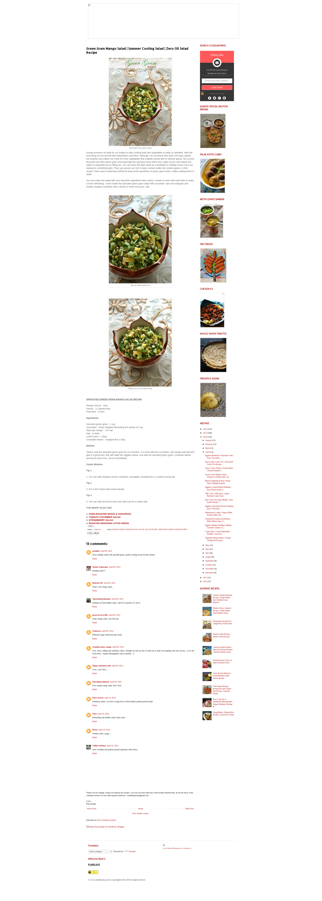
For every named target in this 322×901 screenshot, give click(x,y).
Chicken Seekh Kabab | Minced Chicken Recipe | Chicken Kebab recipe (223, 649)
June (207, 549)
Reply (94, 559)
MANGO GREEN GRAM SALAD (124, 529)
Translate (132, 851)
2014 (205, 437)
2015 (205, 577)
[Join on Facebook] (209, 98)
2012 (205, 429)
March (208, 448)
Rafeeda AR (97, 583)
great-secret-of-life (100, 615)
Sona (94, 714)
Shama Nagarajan (100, 567)
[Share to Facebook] (95, 533)
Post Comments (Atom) (106, 820)
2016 (205, 581)
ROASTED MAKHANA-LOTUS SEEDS (109, 523)
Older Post (189, 809)
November (209, 569)
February (209, 444)
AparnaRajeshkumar (101, 599)
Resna (95, 730)
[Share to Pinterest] (98, 533)
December (209, 573)
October (208, 565)
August (208, 557)
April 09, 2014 (106, 551)
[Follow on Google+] (219, 98)
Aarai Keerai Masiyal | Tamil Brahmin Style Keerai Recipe (222, 675)
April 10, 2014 (110, 698)
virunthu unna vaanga (101, 647)
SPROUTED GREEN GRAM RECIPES (172, 529)
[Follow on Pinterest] (224, 98)
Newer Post (91, 809)
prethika (96, 551)
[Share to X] (93, 533)
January (208, 440)
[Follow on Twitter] (214, 98)
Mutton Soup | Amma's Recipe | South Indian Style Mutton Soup (222, 610)
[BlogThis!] (91, 533)
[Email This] (88, 533)
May (207, 545)
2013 (205, 433)
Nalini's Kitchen (99, 746)
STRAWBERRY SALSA (101, 520)
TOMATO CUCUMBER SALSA (105, 517)
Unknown (96, 631)
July (207, 553)
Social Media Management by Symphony (177, 848)
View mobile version (140, 813)
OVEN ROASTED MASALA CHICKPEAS (110, 514)
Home (140, 809)
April (207, 452)
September (209, 561)
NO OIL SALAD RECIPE (147, 529)
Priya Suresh (97, 698)
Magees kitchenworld (101, 666)
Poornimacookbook (100, 682)
